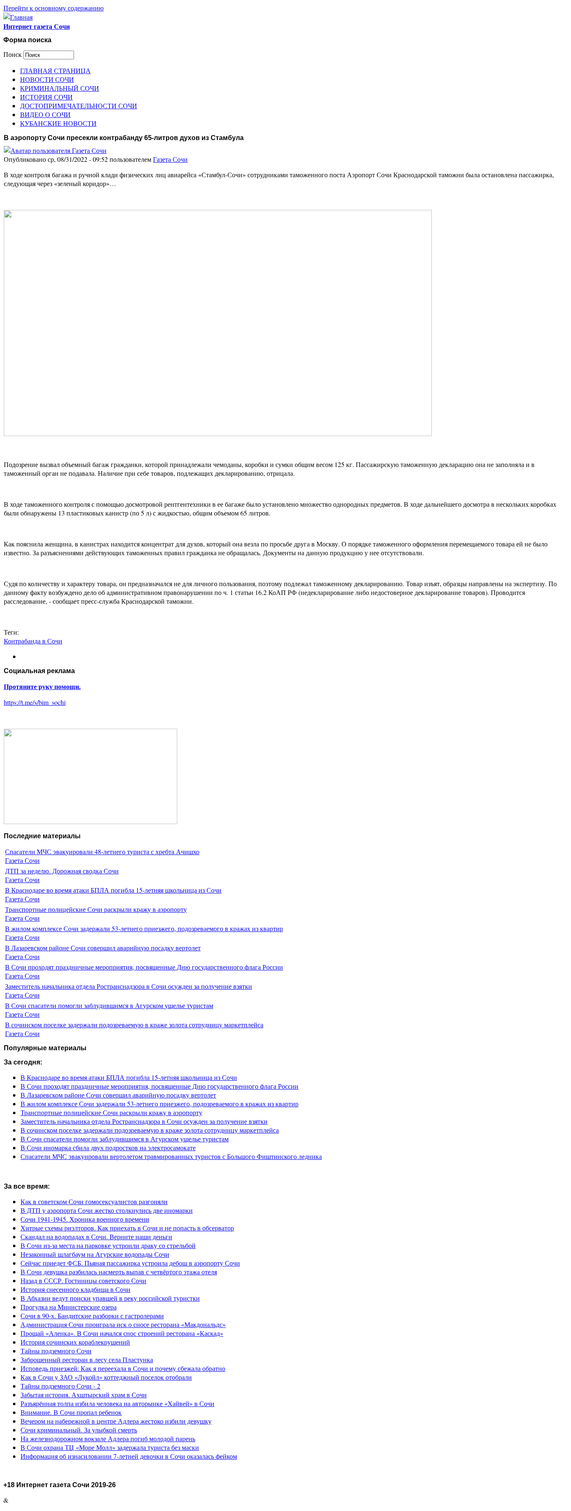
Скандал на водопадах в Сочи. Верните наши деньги (96, 1236)
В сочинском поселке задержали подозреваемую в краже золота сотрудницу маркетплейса (134, 1024)
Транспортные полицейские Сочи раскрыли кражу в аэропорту (96, 909)
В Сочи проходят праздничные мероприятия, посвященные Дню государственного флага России (144, 966)
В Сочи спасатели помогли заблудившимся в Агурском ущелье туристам (109, 1005)
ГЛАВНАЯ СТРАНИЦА (55, 70)
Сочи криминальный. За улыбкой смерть (78, 1429)
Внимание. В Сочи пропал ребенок (71, 1412)
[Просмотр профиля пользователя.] (55, 150)
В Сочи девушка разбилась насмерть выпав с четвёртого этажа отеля (118, 1271)
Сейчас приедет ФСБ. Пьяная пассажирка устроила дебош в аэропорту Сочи (130, 1262)
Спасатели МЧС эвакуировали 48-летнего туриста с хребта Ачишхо (102, 851)
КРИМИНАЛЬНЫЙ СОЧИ (59, 88)
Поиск (13, 54)
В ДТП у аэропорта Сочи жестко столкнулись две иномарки (106, 1210)
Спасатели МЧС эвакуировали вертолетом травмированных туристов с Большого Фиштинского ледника (171, 1156)
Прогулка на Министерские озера (68, 1306)
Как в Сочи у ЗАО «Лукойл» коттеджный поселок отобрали (106, 1377)
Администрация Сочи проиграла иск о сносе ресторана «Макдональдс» (123, 1324)
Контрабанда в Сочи (33, 640)
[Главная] (18, 17)
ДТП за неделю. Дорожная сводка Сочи (62, 870)
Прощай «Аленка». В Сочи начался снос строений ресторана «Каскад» (121, 1333)
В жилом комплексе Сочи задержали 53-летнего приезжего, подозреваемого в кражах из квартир (144, 928)
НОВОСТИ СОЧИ (47, 79)
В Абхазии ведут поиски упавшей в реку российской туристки (110, 1298)
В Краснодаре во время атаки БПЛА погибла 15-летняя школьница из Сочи (113, 890)
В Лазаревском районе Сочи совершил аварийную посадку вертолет (103, 947)
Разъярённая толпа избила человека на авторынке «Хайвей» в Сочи (117, 1403)
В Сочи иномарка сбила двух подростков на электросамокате (108, 1147)
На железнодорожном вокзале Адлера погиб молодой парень (107, 1438)
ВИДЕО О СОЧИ (45, 114)
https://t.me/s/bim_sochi (35, 702)
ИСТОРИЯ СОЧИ (46, 96)
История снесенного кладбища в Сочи (75, 1289)
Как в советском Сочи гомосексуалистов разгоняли (94, 1201)
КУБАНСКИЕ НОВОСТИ (58, 123)
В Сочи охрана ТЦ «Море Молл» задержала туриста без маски (109, 1447)
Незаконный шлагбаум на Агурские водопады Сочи (94, 1254)
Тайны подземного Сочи (56, 1350)
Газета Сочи (170, 159)
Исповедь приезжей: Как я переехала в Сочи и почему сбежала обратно (122, 1368)
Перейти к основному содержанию (53, 7)
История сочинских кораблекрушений (75, 1341)
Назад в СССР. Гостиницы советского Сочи (83, 1280)
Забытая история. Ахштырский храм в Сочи (83, 1394)
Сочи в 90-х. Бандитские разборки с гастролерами (92, 1315)
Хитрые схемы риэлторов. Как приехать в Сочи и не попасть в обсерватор (127, 1227)
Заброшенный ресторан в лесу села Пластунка (86, 1359)
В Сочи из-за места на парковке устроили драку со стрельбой (108, 1245)
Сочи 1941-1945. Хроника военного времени (84, 1219)
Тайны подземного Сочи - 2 (60, 1385)
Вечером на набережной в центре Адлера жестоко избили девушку (116, 1421)
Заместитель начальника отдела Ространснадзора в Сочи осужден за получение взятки (128, 986)
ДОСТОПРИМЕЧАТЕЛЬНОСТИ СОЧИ (78, 105)
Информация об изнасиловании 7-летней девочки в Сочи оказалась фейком (128, 1456)
